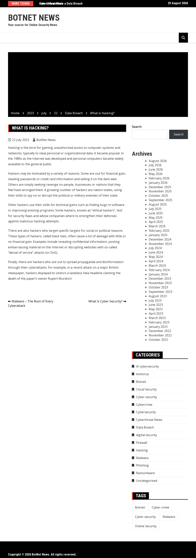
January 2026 (158, 183)
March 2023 (157, 318)
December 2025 (160, 187)
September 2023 (160, 292)
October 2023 (158, 287)
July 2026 (155, 165)
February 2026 (159, 178)
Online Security (146, 526)
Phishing (142, 465)
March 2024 (157, 265)
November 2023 (160, 283)
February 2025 (159, 230)
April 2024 (156, 261)
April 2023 (156, 313)
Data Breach (145, 427)
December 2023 (160, 278)
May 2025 (156, 217)
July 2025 (155, 209)
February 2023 (159, 322)
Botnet (141, 382)
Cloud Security (146, 389)
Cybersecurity (146, 412)
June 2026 (156, 169)
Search (137, 127)
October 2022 (158, 340)
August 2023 (158, 296)
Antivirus (142, 374)
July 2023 (155, 300)
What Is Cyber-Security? (105, 301)
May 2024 (156, 257)
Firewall (141, 443)
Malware (142, 458)
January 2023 (158, 327)
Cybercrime (144, 405)
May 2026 (156, 174)
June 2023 (156, 305)
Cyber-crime (160, 507)
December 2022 (160, 331)
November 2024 (160, 244)
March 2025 (157, 226)
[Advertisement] (98, 82)
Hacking (142, 450)
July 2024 (155, 248)
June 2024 (156, 252)
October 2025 (158, 196)
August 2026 (158, 161)
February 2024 (159, 270)
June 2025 (156, 213)
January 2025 (158, 235)
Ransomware (145, 473)
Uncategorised (146, 481)
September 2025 (160, 200)
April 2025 (156, 222)
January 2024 (158, 274)
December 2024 (160, 239)
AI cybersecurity (147, 366)
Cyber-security (146, 397)
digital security (146, 435)
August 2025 (158, 204)
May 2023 (156, 309)
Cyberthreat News (51, 3)
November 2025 (160, 191)
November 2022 (160, 335)
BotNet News (34, 18)
